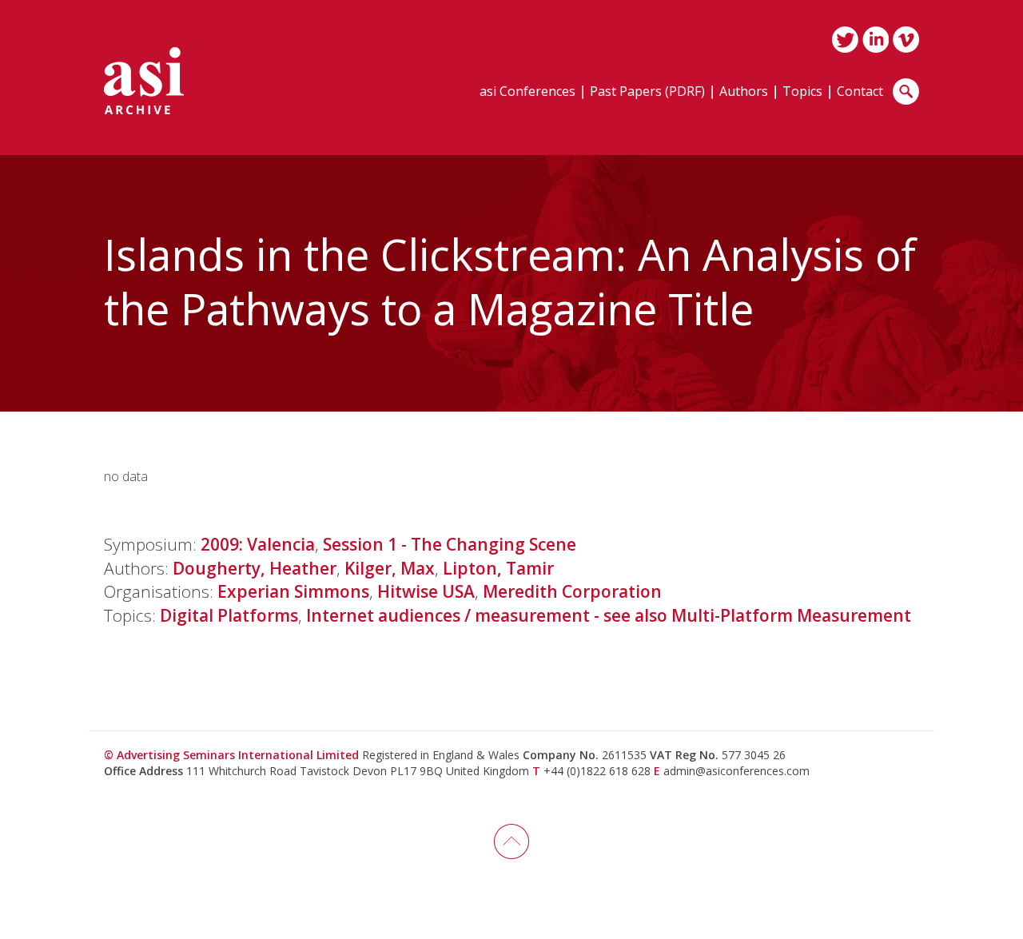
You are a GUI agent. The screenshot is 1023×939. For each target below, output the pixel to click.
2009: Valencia (258, 544)
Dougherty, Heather (254, 568)
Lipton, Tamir (498, 568)
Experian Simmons (293, 591)
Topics (802, 92)
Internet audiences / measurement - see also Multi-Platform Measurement (608, 615)
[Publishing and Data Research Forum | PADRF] (144, 80)
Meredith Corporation (572, 591)
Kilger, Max (389, 568)
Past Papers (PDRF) (647, 92)
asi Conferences (527, 92)
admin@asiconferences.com (736, 770)
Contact (860, 92)
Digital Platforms (229, 615)
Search (906, 91)
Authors (743, 92)
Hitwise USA (426, 591)
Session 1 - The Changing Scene (449, 544)
